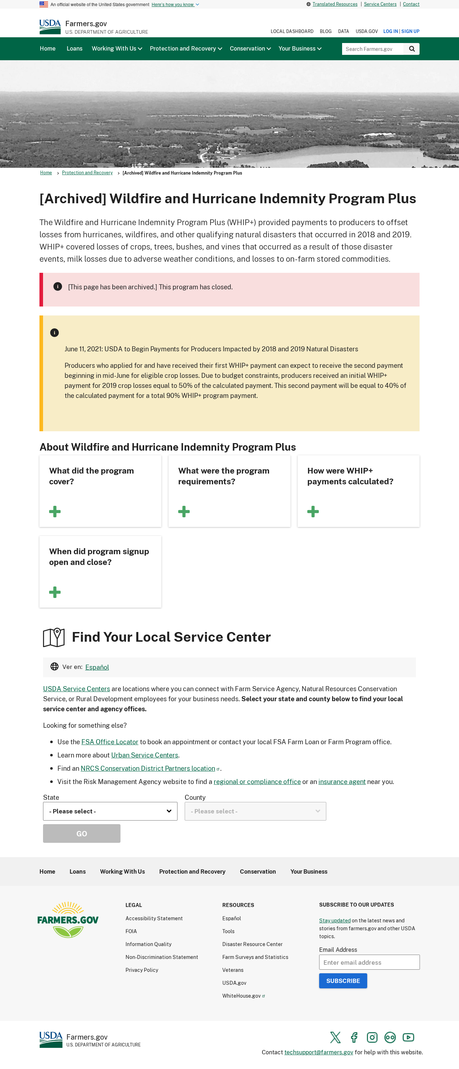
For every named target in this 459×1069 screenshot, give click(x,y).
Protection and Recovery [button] (183, 48)
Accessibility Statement (154, 918)
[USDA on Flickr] (390, 1037)
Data (343, 31)
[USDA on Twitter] (335, 1037)
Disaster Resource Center (252, 944)
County (195, 797)
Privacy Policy (142, 970)
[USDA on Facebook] (354, 1037)
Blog (326, 31)
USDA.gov (367, 31)
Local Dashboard (292, 31)
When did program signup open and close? (99, 556)
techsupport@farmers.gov (318, 1052)
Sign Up (410, 31)
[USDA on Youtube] (408, 1037)
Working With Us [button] (114, 48)
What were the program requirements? (224, 475)
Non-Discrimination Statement (162, 957)
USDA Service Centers (76, 688)
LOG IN (390, 31)
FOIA (131, 931)
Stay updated (335, 920)
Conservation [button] (247, 48)
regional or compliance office (257, 781)
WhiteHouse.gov (241, 995)
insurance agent (342, 781)
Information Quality (148, 944)
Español (97, 667)
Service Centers (380, 4)
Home (46, 173)
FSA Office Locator (109, 741)
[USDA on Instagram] (372, 1037)
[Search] (411, 49)
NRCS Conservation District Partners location (148, 768)
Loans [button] (74, 48)
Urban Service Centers (144, 755)
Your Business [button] (297, 48)
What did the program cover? (91, 475)
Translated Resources (335, 4)
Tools (228, 931)
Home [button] (48, 48)
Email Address (338, 949)
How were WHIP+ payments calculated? (350, 475)
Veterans (232, 970)
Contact (411, 4)
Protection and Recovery (87, 173)
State (51, 797)
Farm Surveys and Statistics (255, 957)
